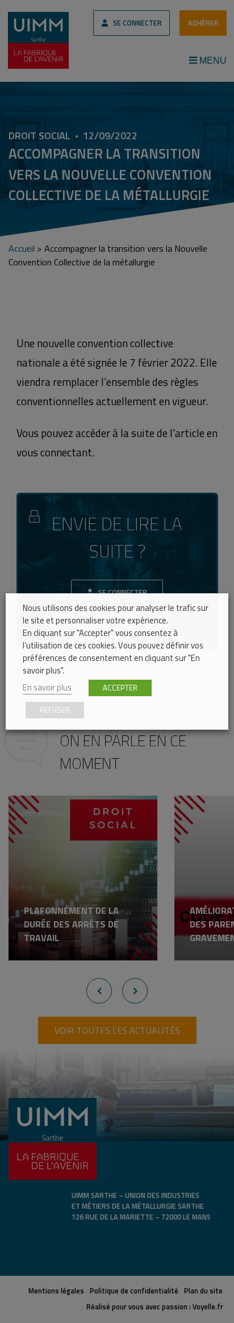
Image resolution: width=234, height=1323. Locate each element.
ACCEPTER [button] (120, 687)
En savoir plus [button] (47, 687)
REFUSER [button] (55, 709)
